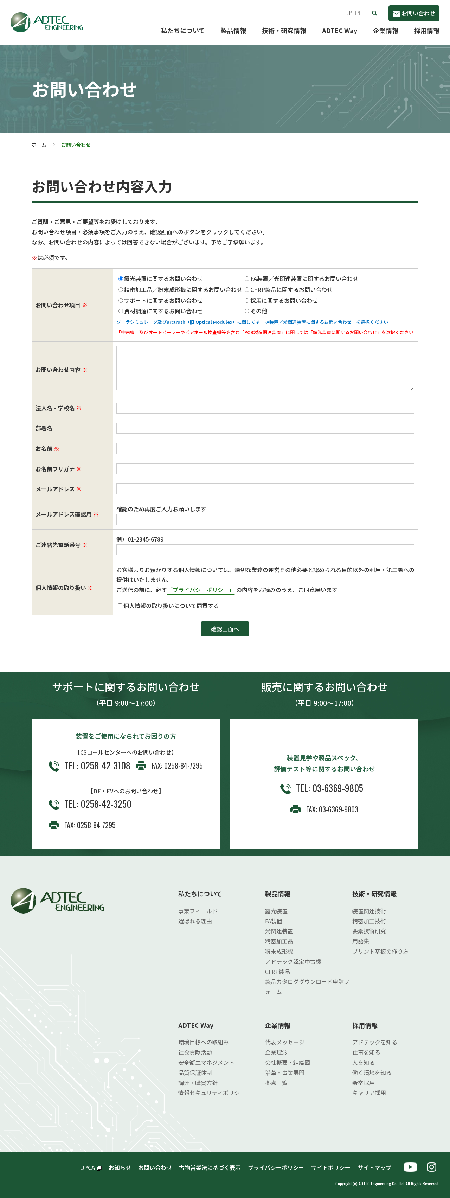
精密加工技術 (369, 921)
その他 (258, 311)
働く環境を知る (372, 1072)
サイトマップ (377, 1167)
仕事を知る (366, 1052)
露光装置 (276, 910)
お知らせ (120, 1167)
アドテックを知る (374, 1042)
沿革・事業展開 (284, 1072)
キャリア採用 (369, 1092)
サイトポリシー (331, 1167)
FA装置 (273, 921)
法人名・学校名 (55, 408)
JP (349, 13)
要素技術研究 (369, 931)
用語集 (360, 941)
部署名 (44, 428)
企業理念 (276, 1052)
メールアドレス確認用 (64, 514)
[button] (374, 13)
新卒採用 (363, 1082)
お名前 (44, 448)
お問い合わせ (418, 13)
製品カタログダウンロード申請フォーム (307, 986)
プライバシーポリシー (276, 1167)
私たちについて (183, 30)
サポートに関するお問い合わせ (163, 300)
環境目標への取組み (203, 1042)
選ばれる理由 (195, 921)
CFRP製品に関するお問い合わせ (291, 289)
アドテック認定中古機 (293, 961)
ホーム (39, 144)
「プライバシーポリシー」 (200, 589)
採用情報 (426, 30)
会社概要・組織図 (287, 1062)
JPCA (88, 1167)
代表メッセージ (284, 1042)
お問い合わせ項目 (58, 305)
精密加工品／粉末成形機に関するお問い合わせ (183, 289)
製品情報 (233, 30)
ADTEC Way (339, 30)
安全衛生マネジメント (206, 1062)
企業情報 (385, 30)
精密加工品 (279, 941)
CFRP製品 (277, 971)
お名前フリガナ (55, 469)
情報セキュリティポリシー (211, 1092)
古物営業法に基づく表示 (210, 1167)
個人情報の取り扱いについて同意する (171, 605)
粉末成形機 (279, 951)
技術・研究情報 (284, 30)
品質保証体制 (195, 1072)
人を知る (363, 1062)
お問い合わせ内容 (58, 369)
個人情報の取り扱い (61, 587)
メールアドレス (55, 489)
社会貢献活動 (195, 1052)
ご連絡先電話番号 (58, 544)
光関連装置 (279, 931)
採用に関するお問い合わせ (284, 300)
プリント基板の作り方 (380, 951)
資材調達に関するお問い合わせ (163, 311)
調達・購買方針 (198, 1082)
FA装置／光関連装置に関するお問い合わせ (304, 278)
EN (357, 13)
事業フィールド (198, 910)
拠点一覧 (276, 1082)
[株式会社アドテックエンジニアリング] (47, 17)
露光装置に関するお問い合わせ (163, 278)
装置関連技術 (369, 910)
